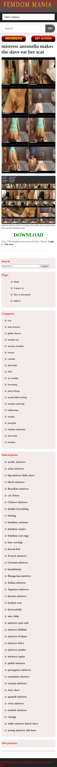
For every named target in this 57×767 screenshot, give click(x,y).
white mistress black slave (23, 723)
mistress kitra (16, 643)
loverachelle (15, 609)
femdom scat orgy (18, 535)
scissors (11, 352)
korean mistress (17, 596)
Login (51, 241)
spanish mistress (17, 696)
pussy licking (14, 391)
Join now (9, 244)
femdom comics (17, 528)
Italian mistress (17, 582)
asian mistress (16, 468)
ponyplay (12, 423)
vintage (12, 716)
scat (9, 320)
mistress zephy (16, 656)
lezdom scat (14, 602)
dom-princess (14, 327)
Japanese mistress (18, 589)
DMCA (17, 301)
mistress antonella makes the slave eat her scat (27, 49)
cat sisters (13, 495)
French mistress (17, 555)
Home (16, 282)
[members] (14, 39)
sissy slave (14, 690)
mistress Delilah (17, 629)
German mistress (18, 562)
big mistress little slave (21, 475)
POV (10, 372)
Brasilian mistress (18, 488)
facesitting (12, 385)
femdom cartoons (18, 522)
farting (12, 515)
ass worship (13, 378)
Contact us (19, 288)
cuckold (11, 359)
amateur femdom (16, 346)
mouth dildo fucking (17, 397)
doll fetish (12, 365)
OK (50, 28)
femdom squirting (16, 404)
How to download (22, 295)
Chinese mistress (17, 502)
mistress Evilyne (17, 636)
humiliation (14, 569)
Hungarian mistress (19, 575)
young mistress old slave (22, 730)
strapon (11, 417)
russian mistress (17, 683)
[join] (43, 39)
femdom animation (16, 429)
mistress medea (17, 649)
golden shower (14, 333)
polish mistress (16, 663)
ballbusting (13, 410)
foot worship (15, 542)
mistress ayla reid (18, 622)
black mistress (16, 482)
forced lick (14, 549)
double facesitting (18, 508)
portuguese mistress (19, 669)
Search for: (6, 266)
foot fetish (12, 436)
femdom (11, 442)
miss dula (13, 616)
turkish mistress (17, 710)
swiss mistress (16, 703)
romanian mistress (18, 676)
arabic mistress (17, 461)
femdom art (13, 340)
